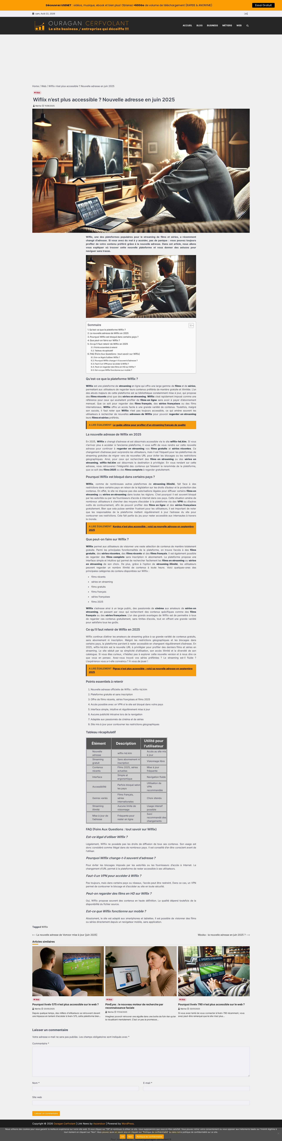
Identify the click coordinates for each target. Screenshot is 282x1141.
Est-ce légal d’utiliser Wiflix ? (107, 357)
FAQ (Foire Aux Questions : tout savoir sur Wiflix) (115, 354)
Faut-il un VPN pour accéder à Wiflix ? (112, 364)
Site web (37, 1097)
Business (212, 25)
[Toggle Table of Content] (189, 325)
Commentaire (40, 1043)
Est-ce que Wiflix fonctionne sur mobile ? (113, 370)
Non (130, 1136)
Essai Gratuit (263, 5)
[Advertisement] (141, 56)
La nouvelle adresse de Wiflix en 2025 (109, 333)
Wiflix (45, 926)
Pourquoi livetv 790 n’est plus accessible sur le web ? (211, 1004)
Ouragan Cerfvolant (64, 1123)
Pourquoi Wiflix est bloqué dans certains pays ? (114, 337)
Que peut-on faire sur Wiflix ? (105, 340)
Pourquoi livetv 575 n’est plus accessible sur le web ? (65, 1004)
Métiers (227, 25)
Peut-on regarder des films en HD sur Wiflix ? (115, 367)
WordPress (128, 1123)
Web (239, 25)
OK (122, 1136)
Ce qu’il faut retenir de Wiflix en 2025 (109, 344)
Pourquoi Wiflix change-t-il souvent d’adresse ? (116, 360)
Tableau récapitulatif (104, 350)
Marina (38, 106)
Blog (200, 25)
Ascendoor (99, 1123)
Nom (36, 1082)
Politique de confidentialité (149, 1136)
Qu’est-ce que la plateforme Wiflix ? (107, 329)
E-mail (147, 1082)
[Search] (247, 25)
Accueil (187, 25)
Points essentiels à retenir (105, 347)
